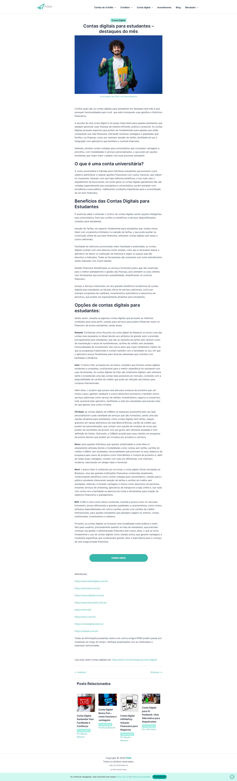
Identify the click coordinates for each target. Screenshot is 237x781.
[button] (114, 7)
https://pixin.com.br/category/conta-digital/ (134, 659)
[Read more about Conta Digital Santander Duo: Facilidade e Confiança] (86, 702)
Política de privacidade (140, 777)
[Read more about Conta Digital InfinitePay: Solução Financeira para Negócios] (129, 702)
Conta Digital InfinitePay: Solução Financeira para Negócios (129, 722)
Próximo (156, 672)
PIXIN (128, 758)
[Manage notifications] (232, 777)
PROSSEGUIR (159, 777)
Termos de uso (122, 777)
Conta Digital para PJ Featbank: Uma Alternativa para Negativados (151, 714)
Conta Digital (118, 20)
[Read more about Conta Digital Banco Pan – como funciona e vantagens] (107, 699)
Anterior (80, 672)
